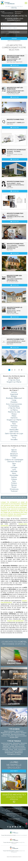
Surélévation (14, 745)
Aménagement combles (14, 754)
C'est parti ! (14, 771)
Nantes (12, 811)
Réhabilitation (19, 752)
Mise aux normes (19, 746)
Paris (3, 810)
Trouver (14, 38)
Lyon (5, 810)
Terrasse (11, 746)
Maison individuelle (9, 731)
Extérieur (4, 736)
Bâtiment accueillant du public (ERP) (18, 736)
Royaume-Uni (13, 815)
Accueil (2, 11)
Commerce (16, 733)
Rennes (20, 811)
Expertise (6, 746)
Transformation (6, 748)
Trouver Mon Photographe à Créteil (10, 850)
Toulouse (20, 810)
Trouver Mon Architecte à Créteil (8, 835)
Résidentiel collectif (7, 733)
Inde (21, 815)
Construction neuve (6, 743)
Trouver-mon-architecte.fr (15, 621)
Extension (22, 745)
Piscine (11, 749)
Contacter (15, 65)
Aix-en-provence (14, 810)
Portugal (24, 815)
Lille (7, 811)
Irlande (18, 815)
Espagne (8, 815)
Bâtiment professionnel (18, 734)
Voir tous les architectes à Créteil (14, 497)
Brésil (14, 816)
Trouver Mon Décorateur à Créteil (10, 842)
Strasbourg (16, 811)
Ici (14, 801)
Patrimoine (11, 736)
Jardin (15, 749)
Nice (9, 811)
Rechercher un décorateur (19, 12)
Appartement (19, 731)
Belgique (4, 815)
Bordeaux (24, 810)
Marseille (9, 810)
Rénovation (16, 743)
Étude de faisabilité (17, 751)
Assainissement (9, 752)
